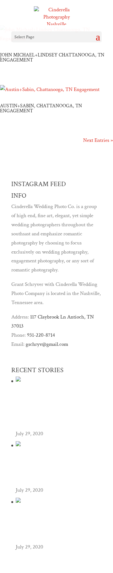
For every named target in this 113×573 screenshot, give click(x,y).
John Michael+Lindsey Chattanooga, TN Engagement (52, 57)
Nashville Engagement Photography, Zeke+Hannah (44, 410)
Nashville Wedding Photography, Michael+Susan (56, 528)
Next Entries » (98, 140)
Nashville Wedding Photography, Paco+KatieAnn (56, 471)
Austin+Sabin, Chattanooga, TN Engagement (41, 108)
